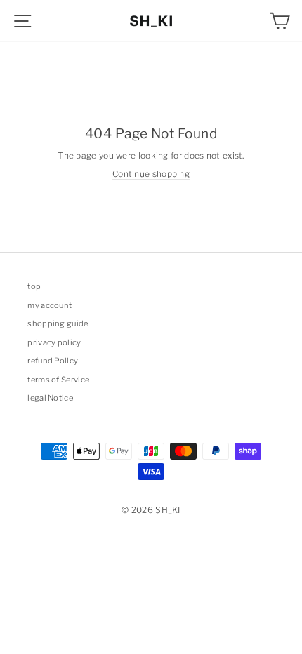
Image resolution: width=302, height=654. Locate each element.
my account (49, 305)
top (34, 286)
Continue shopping (151, 173)
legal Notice (50, 398)
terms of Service (58, 380)
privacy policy (54, 342)
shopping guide (57, 323)
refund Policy (52, 361)
